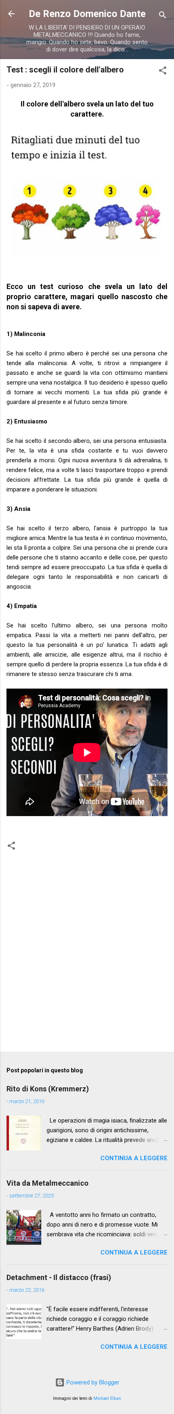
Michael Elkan (107, 1398)
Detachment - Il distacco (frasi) (58, 1277)
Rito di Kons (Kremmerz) (47, 1088)
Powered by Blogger (92, 1382)
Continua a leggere (134, 1158)
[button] (163, 72)
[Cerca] (163, 16)
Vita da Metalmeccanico (47, 1183)
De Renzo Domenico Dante (87, 13)
